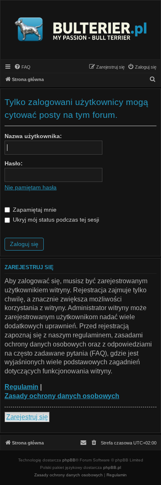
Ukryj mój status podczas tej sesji (55, 219)
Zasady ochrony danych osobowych (62, 395)
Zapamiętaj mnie (34, 209)
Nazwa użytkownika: (33, 136)
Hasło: (14, 163)
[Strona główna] (80, 30)
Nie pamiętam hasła (31, 187)
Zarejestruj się (27, 416)
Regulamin (21, 386)
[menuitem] (22, 67)
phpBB (69, 460)
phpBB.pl (112, 467)
